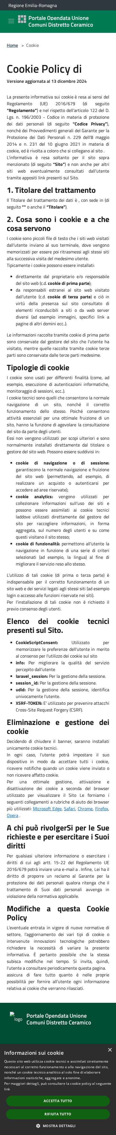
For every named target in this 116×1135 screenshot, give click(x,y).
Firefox (101, 808)
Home (12, 45)
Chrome (85, 808)
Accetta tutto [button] (58, 1101)
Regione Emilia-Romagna (32, 5)
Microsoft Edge (47, 808)
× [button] (110, 1050)
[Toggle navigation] (11, 21)
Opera (12, 815)
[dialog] (58, 1089)
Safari (69, 808)
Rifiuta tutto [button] (57, 1114)
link (7, 1089)
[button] (57, 1126)
